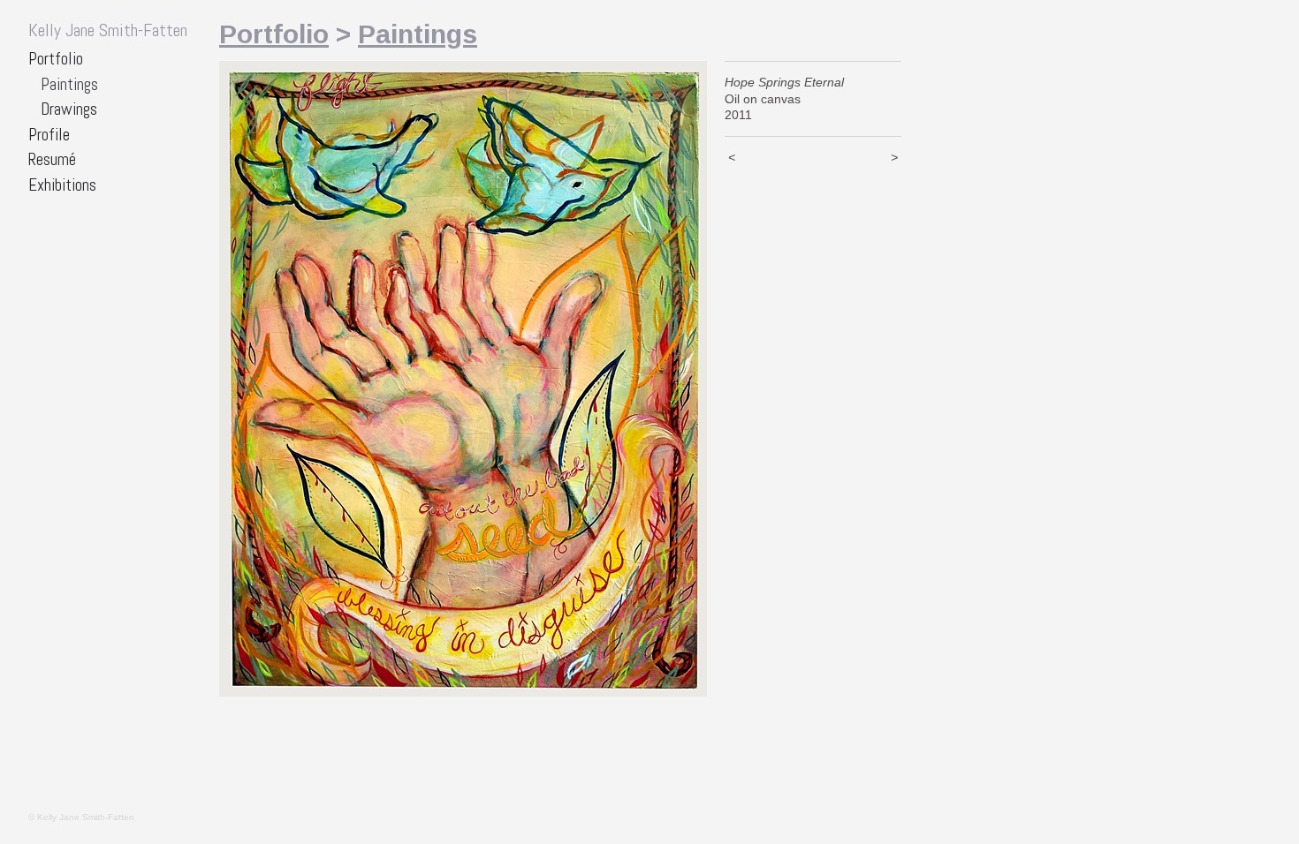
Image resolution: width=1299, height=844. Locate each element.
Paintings (69, 84)
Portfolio (55, 59)
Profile (49, 135)
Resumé (52, 159)
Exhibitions (62, 185)
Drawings (69, 109)
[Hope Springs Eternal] (463, 379)
